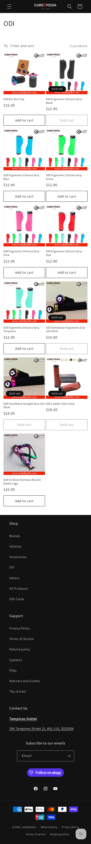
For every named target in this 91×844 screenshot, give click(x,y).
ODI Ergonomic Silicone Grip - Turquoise (22, 329)
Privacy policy (70, 827)
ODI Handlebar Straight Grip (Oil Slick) (24, 405)
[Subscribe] (69, 755)
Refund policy (19, 649)
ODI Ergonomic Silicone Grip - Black (64, 100)
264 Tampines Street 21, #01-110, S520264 (41, 728)
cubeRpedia (28, 827)
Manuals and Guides (24, 681)
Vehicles (15, 546)
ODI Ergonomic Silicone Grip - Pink (22, 253)
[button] (9, 6)
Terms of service (36, 834)
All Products (18, 588)
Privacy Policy (19, 628)
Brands (14, 536)
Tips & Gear (17, 691)
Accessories (18, 557)
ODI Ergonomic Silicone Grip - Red (64, 253)
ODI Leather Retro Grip (60, 403)
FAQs (13, 670)
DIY (11, 567)
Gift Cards (16, 599)
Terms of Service (21, 639)
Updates (15, 660)
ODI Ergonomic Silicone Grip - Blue (22, 177)
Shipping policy (60, 834)
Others (14, 578)
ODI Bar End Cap (14, 99)
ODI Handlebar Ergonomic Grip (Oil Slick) (65, 329)
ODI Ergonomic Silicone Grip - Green (64, 177)
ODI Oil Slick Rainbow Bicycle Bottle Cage (22, 481)
